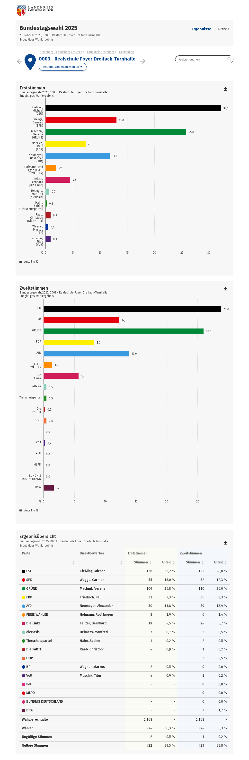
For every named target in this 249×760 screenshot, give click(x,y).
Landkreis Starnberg (100, 52)
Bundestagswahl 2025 (48, 28)
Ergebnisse (201, 29)
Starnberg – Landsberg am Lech (61, 52)
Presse (224, 29)
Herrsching (126, 52)
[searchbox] (204, 59)
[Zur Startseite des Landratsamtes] (70, 10)
